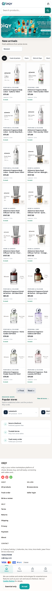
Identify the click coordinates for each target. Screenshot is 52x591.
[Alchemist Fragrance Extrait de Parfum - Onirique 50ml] (38, 275)
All (4, 58)
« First (21, 390)
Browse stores (32, 487)
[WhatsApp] (10, 477)
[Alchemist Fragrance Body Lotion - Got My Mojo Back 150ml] (13, 114)
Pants (27, 58)
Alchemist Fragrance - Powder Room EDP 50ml (12, 373)
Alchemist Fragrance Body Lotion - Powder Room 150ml (13, 171)
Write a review (7, 498)
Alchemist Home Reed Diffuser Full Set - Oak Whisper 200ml (11, 212)
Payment (4, 532)
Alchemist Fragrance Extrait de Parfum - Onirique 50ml (38, 292)
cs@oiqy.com (6, 558)
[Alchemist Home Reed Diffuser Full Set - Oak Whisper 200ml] (13, 194)
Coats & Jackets (15, 58)
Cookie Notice (9, 581)
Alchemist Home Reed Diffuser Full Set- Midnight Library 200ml (37, 171)
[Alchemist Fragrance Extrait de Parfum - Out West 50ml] (13, 275)
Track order (5, 493)
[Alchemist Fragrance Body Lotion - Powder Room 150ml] (13, 154)
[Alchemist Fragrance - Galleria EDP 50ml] (38, 315)
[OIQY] (15, 4)
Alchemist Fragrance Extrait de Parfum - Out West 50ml (13, 292)
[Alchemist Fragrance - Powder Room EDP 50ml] (13, 356)
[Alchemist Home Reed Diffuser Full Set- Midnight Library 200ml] (38, 154)
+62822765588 (6, 555)
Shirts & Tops (37, 58)
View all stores (43, 398)
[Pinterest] (6, 477)
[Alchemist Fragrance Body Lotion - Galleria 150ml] (13, 73)
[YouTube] (2, 477)
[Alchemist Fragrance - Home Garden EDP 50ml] (13, 315)
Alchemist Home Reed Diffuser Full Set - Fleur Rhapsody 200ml (11, 252)
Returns (4, 515)
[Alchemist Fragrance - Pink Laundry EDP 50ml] (38, 356)
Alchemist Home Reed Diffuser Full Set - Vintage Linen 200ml (37, 252)
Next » (31, 390)
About (3, 537)
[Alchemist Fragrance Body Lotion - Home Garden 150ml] (38, 73)
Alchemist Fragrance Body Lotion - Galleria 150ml (12, 91)
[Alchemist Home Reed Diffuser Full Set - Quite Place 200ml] (38, 194)
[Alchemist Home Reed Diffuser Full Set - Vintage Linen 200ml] (38, 235)
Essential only (10, 586)
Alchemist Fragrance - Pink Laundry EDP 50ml (37, 373)
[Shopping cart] (48, 4)
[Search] (48, 10)
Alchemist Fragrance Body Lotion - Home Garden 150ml (38, 91)
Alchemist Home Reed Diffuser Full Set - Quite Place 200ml (36, 212)
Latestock (6, 97)
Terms (3, 509)
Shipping (4, 520)
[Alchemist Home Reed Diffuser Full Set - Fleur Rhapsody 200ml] (13, 235)
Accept (24, 586)
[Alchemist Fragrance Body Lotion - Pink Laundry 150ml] (38, 114)
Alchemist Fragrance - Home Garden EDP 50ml (13, 333)
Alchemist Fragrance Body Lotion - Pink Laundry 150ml (38, 131)
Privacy (4, 526)
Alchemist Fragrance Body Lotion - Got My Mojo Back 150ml (12, 131)
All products (6, 487)
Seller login (31, 493)
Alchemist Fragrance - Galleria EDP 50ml (36, 333)
